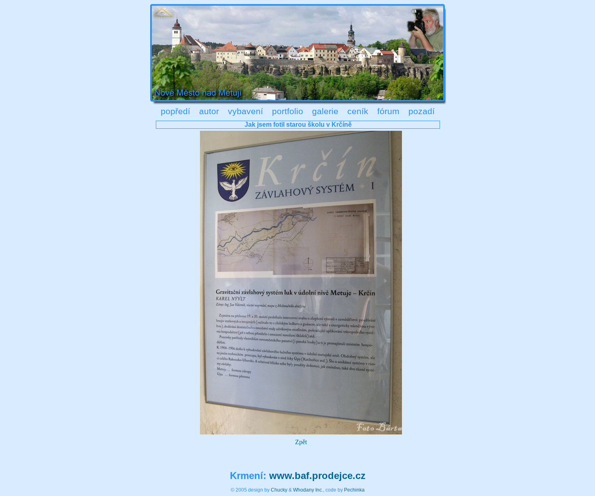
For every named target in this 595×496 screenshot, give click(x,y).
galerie (325, 111)
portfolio (287, 111)
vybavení (245, 111)
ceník (357, 111)
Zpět (301, 442)
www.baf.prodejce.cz (317, 475)
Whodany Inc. (308, 490)
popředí (175, 111)
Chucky (279, 490)
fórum (388, 111)
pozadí (421, 111)
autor (209, 111)
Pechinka (354, 490)
